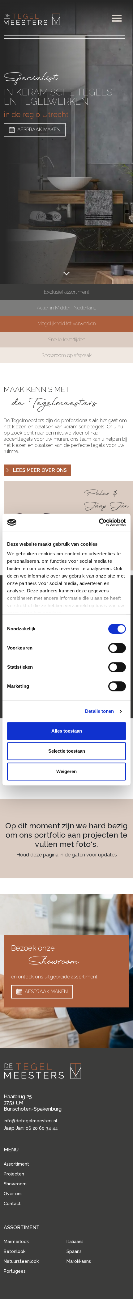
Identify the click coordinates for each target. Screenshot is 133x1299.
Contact (12, 1203)
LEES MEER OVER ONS (40, 470)
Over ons (13, 1193)
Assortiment (16, 1164)
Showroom (15, 1183)
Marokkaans (78, 1261)
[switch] (117, 648)
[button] (117, 18)
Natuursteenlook (21, 1261)
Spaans (74, 1251)
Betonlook (14, 1251)
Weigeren (66, 771)
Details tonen (99, 711)
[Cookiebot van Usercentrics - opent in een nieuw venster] (99, 522)
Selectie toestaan (66, 751)
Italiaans (75, 1241)
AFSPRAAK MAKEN (38, 129)
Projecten (14, 1173)
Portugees (15, 1271)
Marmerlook (16, 1241)
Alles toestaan (66, 731)
